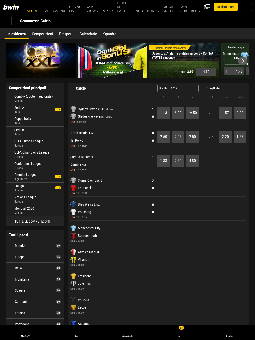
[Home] (14, 7)
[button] (242, 61)
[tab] (16, 33)
